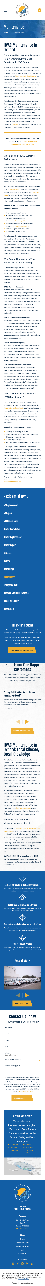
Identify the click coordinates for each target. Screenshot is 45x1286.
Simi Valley (30, 1147)
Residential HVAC (22, 1246)
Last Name (8, 1034)
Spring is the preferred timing (14, 408)
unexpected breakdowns (20, 226)
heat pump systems (23, 808)
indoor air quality (19, 221)
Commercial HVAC (22, 1243)
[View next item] (26, 721)
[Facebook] (18, 1263)
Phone (7, 1040)
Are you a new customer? (13, 1059)
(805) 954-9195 (13, 141)
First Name (8, 1027)
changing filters (13, 189)
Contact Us (22, 1254)
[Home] (22, 10)
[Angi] (32, 1263)
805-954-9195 (22, 1209)
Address (7, 1053)
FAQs (22, 1250)
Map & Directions (22, 1229)
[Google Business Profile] (13, 1263)
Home (22, 1239)
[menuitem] (22, 505)
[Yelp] (27, 1263)
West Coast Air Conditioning (25, 76)
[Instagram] (22, 1263)
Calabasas (14, 1145)
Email (6, 1046)
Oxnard (28, 1145)
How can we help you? (12, 1066)
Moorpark (14, 1150)
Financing (15, 124)
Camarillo (14, 1147)
